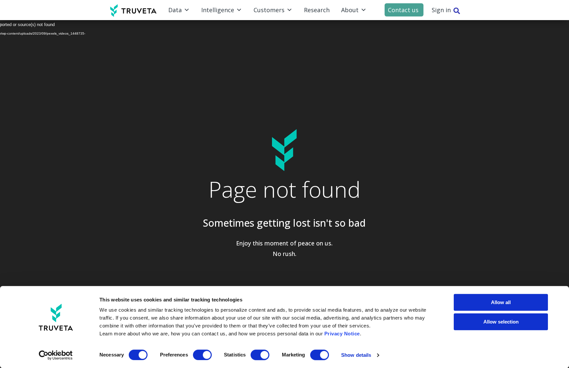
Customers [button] (269, 10)
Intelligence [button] (217, 10)
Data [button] (175, 10)
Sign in (441, 10)
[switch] (202, 355)
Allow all (501, 302)
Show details (356, 355)
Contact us (403, 10)
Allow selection (501, 322)
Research (317, 10)
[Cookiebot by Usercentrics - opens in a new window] (56, 355)
